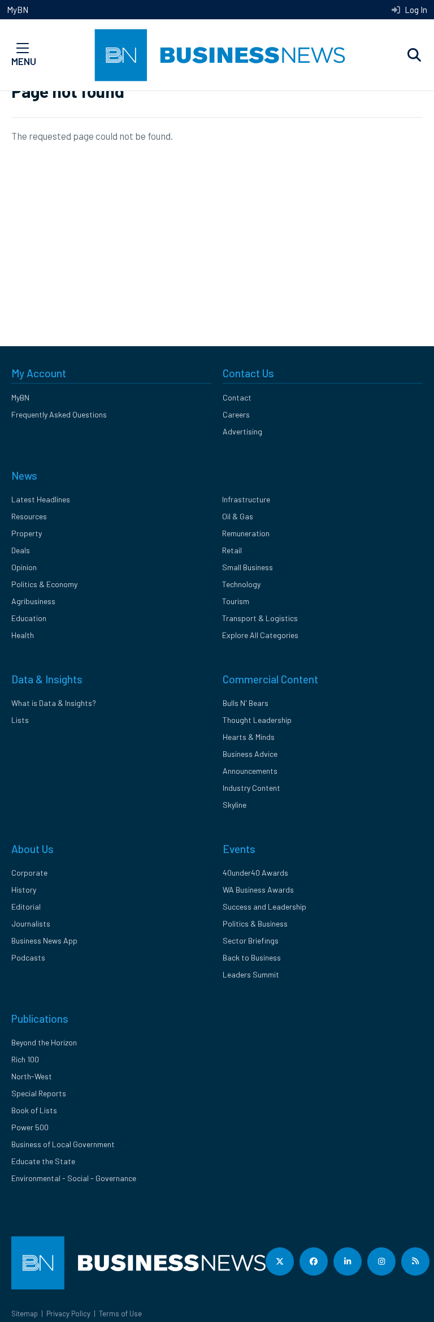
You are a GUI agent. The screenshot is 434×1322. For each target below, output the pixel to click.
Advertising (242, 431)
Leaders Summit (251, 974)
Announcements (250, 771)
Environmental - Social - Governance (73, 1178)
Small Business (247, 567)
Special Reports (38, 1093)
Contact (237, 397)
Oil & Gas (237, 516)
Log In (415, 10)
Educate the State (43, 1161)
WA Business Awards (258, 889)
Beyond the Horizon (44, 1042)
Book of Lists (34, 1110)
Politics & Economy (44, 584)
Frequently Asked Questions (59, 414)
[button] (414, 55)
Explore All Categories (260, 635)
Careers (236, 414)
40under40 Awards (255, 872)
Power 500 (30, 1127)
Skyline (234, 804)
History (23, 889)
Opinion (24, 567)
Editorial (26, 906)
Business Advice (250, 754)
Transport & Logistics (260, 618)
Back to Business (252, 957)
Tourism (235, 601)
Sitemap (24, 1313)
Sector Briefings (251, 940)
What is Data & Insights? (53, 703)
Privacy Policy (68, 1313)
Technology (241, 584)
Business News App (44, 940)
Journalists (30, 923)
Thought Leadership (257, 720)
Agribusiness (33, 601)
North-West (31, 1076)
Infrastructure (246, 499)
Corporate (29, 872)
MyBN (17, 10)
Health (22, 635)
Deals (20, 550)
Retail (232, 550)
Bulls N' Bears (245, 703)
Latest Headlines (40, 499)
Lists (20, 720)
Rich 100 (25, 1059)
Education (28, 618)
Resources (29, 516)
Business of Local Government (63, 1144)
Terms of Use (120, 1313)
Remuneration (246, 533)
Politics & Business (255, 923)
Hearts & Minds (249, 737)
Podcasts (28, 957)
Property (26, 533)
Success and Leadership (264, 906)
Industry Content (251, 788)
